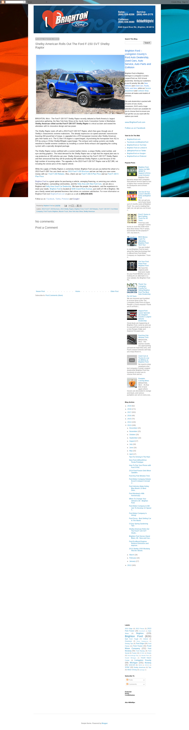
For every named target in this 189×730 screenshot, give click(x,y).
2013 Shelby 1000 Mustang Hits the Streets (139, 550)
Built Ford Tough (131, 639)
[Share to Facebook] (78, 205)
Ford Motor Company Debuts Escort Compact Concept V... (140, 481)
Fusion (134, 653)
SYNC (127, 667)
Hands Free (145, 655)
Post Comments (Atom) (54, 295)
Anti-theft (142, 631)
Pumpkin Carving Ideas (143, 379)
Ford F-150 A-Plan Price (91, 174)
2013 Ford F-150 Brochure (78, 171)
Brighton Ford (40, 181)
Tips (149, 667)
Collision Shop (143, 91)
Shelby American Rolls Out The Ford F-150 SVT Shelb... (139, 531)
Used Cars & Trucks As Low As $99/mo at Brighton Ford (143, 359)
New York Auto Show (76, 211)
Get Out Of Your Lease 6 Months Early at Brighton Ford (144, 195)
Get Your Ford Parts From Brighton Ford (143, 264)
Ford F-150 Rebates (56, 174)
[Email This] (70, 205)
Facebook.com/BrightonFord (137, 142)
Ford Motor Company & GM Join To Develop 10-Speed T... (140, 508)
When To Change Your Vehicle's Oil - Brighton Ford (138, 501)
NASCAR (132, 665)
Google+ (76, 199)
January (132, 561)
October (132, 435)
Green (149, 653)
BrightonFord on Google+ (136, 153)
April (131, 454)
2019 (129, 406)
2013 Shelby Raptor (67, 209)
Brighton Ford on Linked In (137, 148)
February (133, 558)
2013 (129, 425)
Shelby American (89, 211)
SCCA (147, 665)
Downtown (128, 641)
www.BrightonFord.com (135, 122)
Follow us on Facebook (135, 128)
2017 (129, 412)
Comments (132, 684)
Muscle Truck (63, 211)
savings (141, 670)
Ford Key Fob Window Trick (143, 336)
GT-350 (141, 653)
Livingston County (142, 660)
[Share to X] (75, 205)
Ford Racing (140, 651)
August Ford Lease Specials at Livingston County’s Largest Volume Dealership (144, 316)
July (131, 444)
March (131, 555)
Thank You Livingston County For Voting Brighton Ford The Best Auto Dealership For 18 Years (139, 290)
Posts (130, 680)
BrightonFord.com (133, 139)
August (132, 441)
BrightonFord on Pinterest (136, 156)
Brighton (140, 633)
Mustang (148, 663)
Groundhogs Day (132, 655)
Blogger (105, 723)
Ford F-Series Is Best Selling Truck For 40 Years (144, 217)
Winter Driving (132, 670)
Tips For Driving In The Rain (139, 457)
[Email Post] (65, 205)
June (131, 448)
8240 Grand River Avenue (82, 189)
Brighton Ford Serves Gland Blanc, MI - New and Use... (140, 537)
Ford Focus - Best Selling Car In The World (140, 519)
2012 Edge (128, 628)
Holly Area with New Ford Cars (89, 184)
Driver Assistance (142, 641)
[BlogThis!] (72, 205)
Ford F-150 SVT (104, 209)
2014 (129, 422)
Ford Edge (140, 643)
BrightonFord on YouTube (136, 145)
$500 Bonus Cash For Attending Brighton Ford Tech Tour (143, 241)
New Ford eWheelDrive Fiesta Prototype (138, 461)
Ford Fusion (138, 646)
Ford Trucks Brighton (51, 211)
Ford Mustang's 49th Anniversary (136, 494)
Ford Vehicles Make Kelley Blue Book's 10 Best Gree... (139, 488)
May (131, 451)
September (133, 438)
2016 (129, 416)
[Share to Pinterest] (80, 205)
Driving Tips (129, 643)
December (133, 428)
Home (77, 291)
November (133, 431)
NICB (140, 665)
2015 (129, 419)
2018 (129, 409)
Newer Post (40, 291)
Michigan (134, 663)
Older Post (114, 291)
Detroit (145, 639)
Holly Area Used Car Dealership (58, 186)
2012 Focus (140, 628)
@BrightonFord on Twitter (136, 151)
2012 (129, 565)
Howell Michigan (130, 658)
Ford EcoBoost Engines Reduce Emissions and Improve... (139, 543)
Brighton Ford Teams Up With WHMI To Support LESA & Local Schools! (144, 171)
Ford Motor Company (138, 647)
